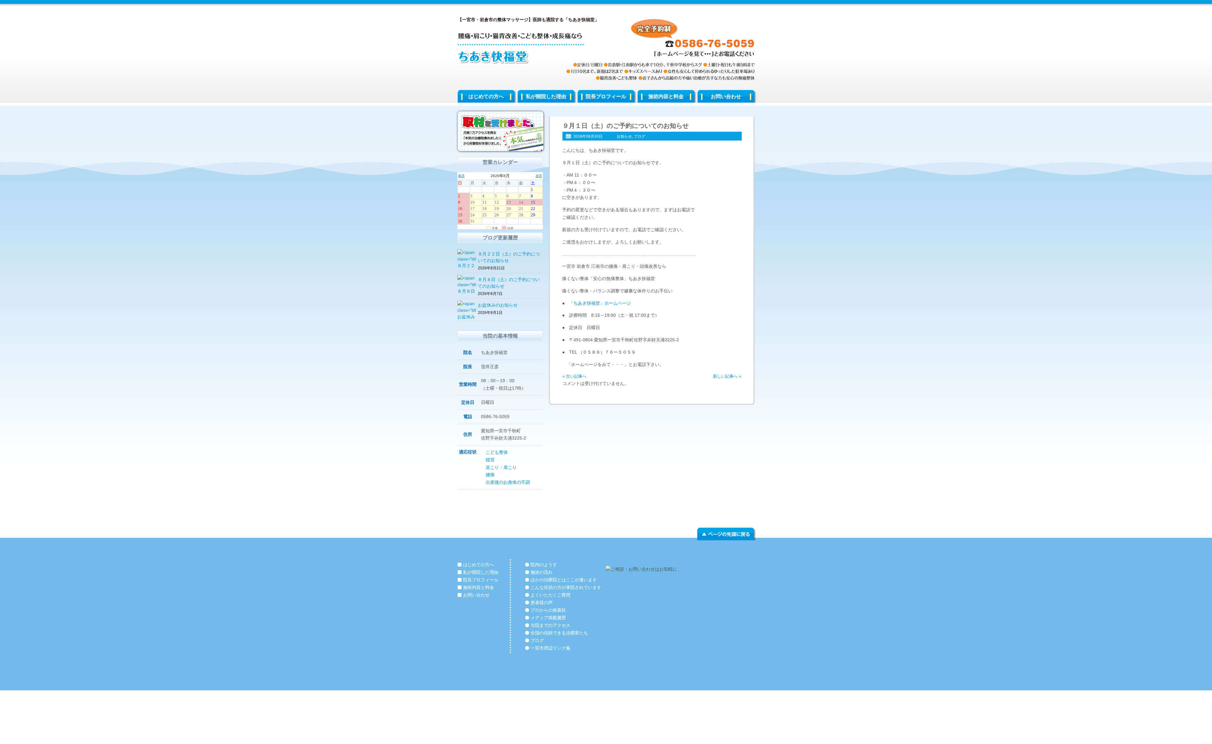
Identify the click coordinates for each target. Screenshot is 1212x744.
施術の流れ (542, 572)
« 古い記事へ (574, 376)
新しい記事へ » (727, 376)
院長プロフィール (606, 96)
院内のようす (544, 564)
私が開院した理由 (546, 96)
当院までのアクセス (550, 625)
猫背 (490, 459)
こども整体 (497, 452)
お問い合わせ (726, 96)
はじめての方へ (486, 96)
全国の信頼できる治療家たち (559, 632)
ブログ (639, 136)
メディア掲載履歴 (548, 617)
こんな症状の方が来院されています (566, 587)
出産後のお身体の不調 (508, 482)
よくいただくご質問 (550, 594)
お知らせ (624, 136)
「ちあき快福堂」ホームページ (600, 303)
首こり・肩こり (501, 467)
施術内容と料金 (666, 96)
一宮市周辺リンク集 (550, 648)
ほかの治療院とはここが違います (564, 579)
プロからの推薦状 (548, 610)
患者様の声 (542, 602)
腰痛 (490, 474)
